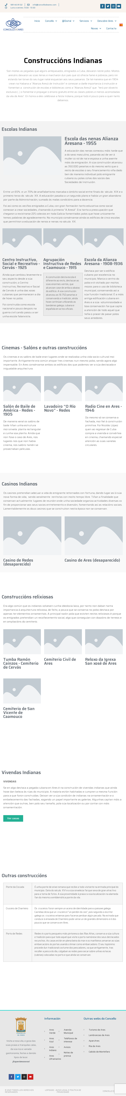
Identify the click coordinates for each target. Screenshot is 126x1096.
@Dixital (66, 21)
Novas (94, 28)
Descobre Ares (105, 21)
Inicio (37, 21)
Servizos (84, 21)
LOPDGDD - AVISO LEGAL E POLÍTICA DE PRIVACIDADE (63, 1091)
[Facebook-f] (102, 6)
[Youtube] (118, 6)
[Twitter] (108, 6)
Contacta (111, 28)
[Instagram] (113, 6)
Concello (49, 21)
